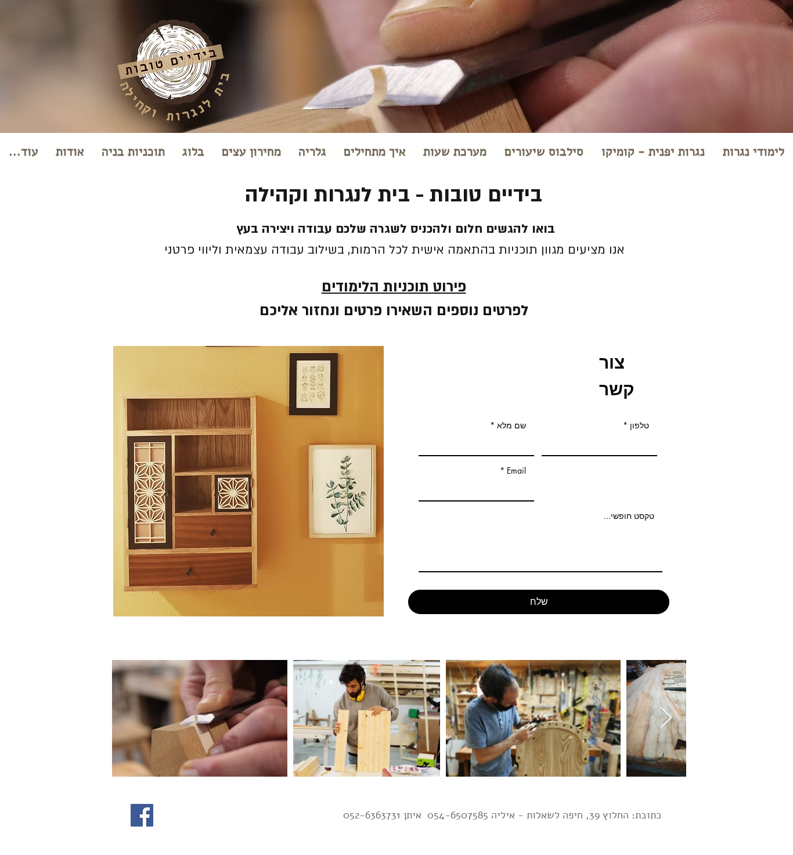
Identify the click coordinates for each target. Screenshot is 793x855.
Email (516, 471)
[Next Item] (666, 718)
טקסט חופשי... (629, 516)
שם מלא (511, 425)
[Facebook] (142, 815)
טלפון (639, 425)
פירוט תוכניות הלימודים (394, 287)
